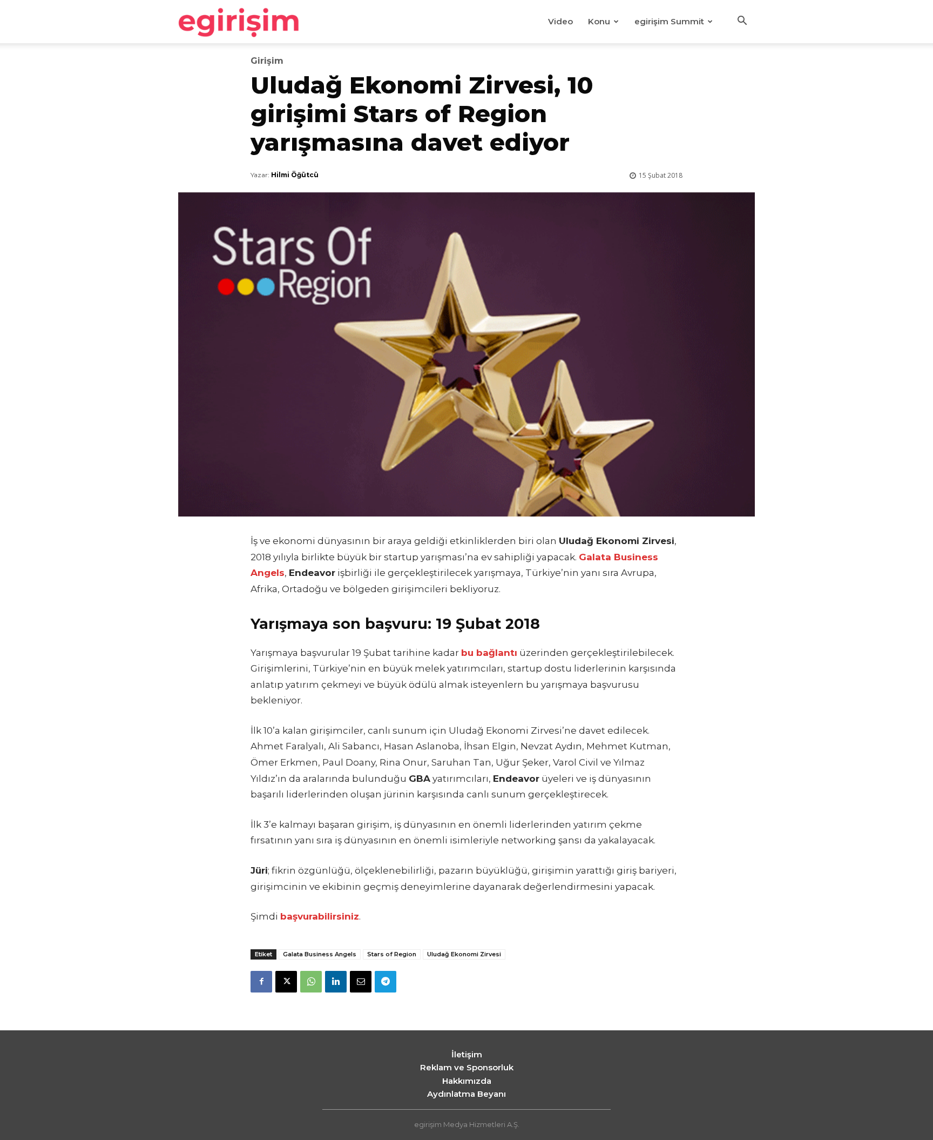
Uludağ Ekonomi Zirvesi (464, 954)
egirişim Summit (669, 21)
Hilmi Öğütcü (295, 175)
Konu (599, 21)
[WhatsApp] (311, 982)
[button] (742, 22)
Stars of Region (391, 954)
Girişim (267, 61)
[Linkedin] (336, 982)
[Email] (360, 982)
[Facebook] (261, 982)
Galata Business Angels (319, 954)
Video (560, 21)
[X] (286, 982)
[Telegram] (385, 982)
